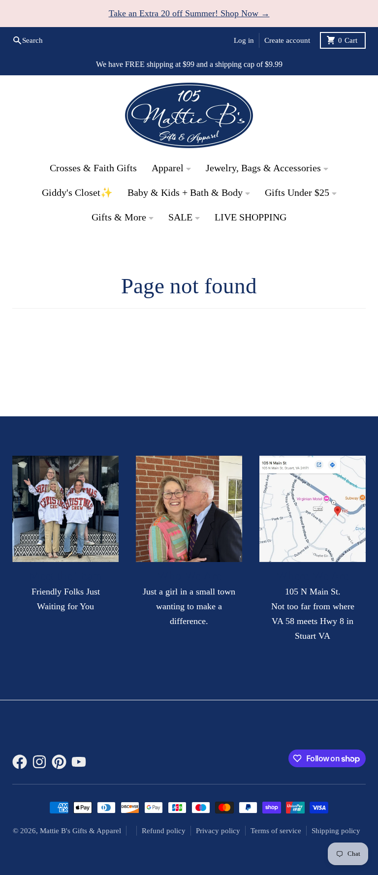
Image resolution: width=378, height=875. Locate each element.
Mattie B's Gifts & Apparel (80, 831)
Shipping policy (336, 831)
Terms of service (276, 831)
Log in (244, 40)
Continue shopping (189, 359)
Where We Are (312, 575)
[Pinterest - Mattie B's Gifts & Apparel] (59, 761)
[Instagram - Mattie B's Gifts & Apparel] (39, 761)
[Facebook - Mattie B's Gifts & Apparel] (19, 761)
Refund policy (164, 831)
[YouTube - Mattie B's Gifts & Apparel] (78, 761)
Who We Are (189, 575)
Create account (287, 40)
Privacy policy (218, 831)
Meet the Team (65, 575)
